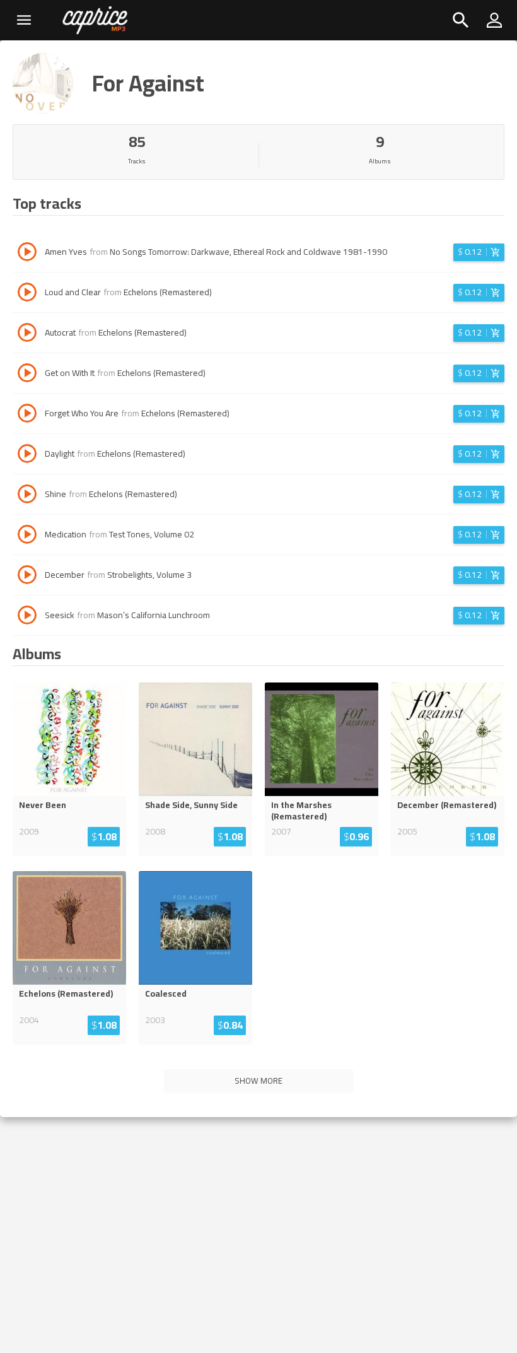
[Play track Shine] (27, 495)
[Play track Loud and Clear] (27, 294)
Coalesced (166, 993)
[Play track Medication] (27, 536)
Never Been (42, 805)
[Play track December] (27, 576)
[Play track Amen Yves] (27, 253)
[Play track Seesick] (27, 617)
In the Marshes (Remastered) (301, 810)
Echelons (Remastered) (168, 292)
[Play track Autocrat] (27, 334)
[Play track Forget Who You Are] (27, 415)
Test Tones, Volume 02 (151, 534)
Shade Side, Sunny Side (191, 805)
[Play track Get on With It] (27, 374)
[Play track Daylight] (27, 455)
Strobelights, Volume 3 (149, 574)
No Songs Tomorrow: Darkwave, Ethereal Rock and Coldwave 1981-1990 (248, 251)
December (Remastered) (446, 805)
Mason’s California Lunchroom (153, 615)
